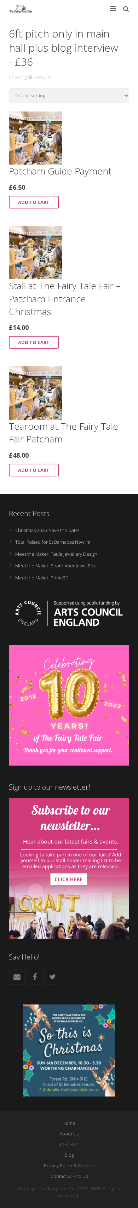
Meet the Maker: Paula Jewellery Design (56, 554)
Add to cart (34, 202)
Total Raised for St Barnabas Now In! (52, 542)
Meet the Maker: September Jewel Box (55, 565)
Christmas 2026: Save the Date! (47, 530)
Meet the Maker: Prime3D (42, 577)
